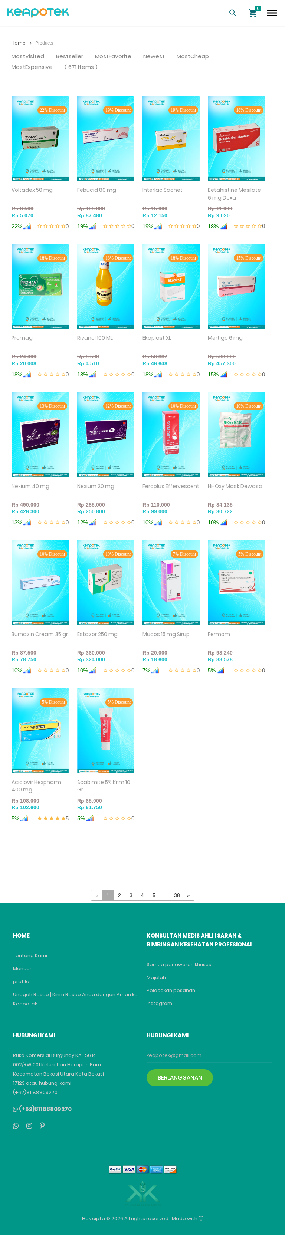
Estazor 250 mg (97, 634)
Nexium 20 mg (95, 486)
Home (19, 43)
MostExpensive (32, 67)
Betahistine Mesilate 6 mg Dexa (234, 193)
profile (21, 981)
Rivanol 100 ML (95, 338)
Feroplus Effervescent (170, 486)
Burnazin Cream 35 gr (40, 634)
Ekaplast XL (156, 338)
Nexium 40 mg (30, 486)
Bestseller (69, 56)
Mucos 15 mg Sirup (166, 634)
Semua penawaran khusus (179, 964)
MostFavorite (113, 56)
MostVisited (28, 56)
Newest (154, 56)
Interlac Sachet (162, 190)
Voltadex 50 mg (32, 190)
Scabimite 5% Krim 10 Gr (103, 786)
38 (177, 895)
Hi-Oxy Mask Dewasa (235, 486)
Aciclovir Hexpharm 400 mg (36, 786)
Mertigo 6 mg (225, 338)
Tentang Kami (30, 955)
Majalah (156, 977)
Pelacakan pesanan (171, 990)
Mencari (23, 968)
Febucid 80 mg (96, 190)
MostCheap (193, 56)
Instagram (159, 1003)
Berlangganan (180, 1077)
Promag (22, 338)
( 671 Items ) (81, 67)
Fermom (219, 634)
